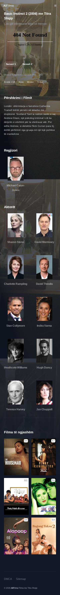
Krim (21, 82)
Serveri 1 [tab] (11, 64)
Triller (40, 82)
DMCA (8, 579)
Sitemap (21, 579)
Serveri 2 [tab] (27, 64)
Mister (30, 82)
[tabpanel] (30, 44)
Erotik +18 (9, 82)
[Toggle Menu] (55, 5)
